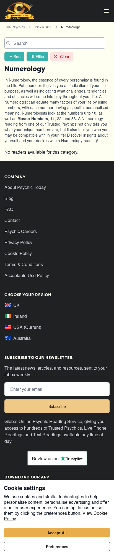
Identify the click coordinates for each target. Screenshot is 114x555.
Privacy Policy (18, 242)
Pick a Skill (43, 27)
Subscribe (57, 406)
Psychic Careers (20, 231)
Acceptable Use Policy (26, 275)
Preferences (57, 546)
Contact (12, 220)
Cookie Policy (18, 253)
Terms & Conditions (23, 264)
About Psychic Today (25, 187)
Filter (40, 56)
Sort (17, 56)
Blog (9, 198)
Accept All (57, 532)
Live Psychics (14, 27)
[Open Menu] (106, 11)
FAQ (8, 209)
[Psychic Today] (19, 11)
